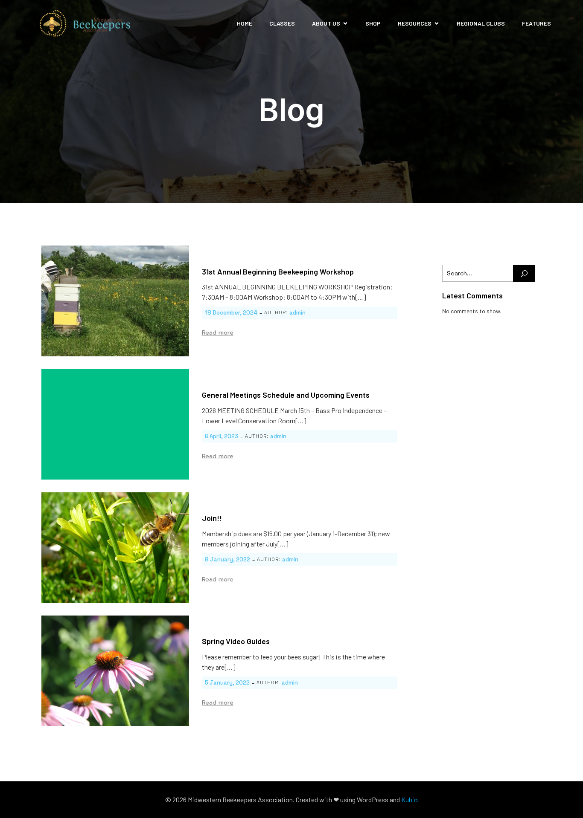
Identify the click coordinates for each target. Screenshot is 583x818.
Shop (373, 23)
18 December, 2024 (231, 312)
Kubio (409, 799)
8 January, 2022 (227, 559)
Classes (282, 23)
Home (244, 23)
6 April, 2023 (221, 436)
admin (297, 312)
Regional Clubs (481, 23)
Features (536, 23)
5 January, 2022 (227, 682)
